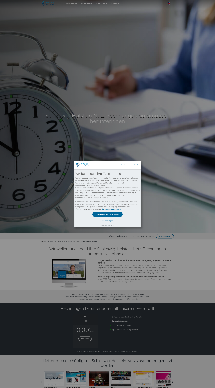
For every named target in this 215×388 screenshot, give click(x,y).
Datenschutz (111, 225)
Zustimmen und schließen (130, 165)
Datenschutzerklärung (111, 209)
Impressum (103, 225)
